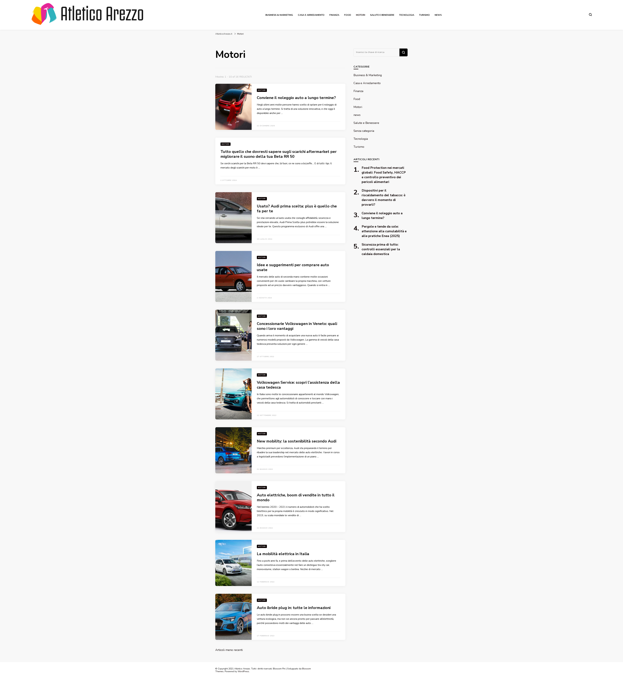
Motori (360, 15)
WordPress (243, 671)
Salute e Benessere (382, 15)
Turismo (424, 15)
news (438, 15)
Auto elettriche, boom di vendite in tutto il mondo (296, 497)
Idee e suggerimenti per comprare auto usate (293, 267)
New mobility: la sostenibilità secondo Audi (296, 441)
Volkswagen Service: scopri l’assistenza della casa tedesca (298, 385)
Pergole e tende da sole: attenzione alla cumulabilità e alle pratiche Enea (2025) (384, 231)
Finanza (334, 15)
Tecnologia (406, 15)
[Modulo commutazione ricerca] (590, 14)
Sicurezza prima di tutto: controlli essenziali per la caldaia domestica (381, 249)
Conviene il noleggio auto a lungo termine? (296, 97)
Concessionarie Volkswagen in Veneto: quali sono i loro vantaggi (297, 326)
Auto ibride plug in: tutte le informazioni (293, 607)
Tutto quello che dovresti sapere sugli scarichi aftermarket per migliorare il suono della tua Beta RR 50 (278, 154)
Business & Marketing (279, 15)
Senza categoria (364, 131)
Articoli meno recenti (229, 650)
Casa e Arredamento (311, 15)
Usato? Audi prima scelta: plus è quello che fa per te (297, 209)
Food (347, 15)
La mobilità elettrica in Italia (283, 553)
